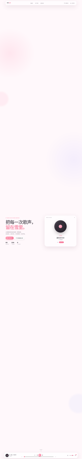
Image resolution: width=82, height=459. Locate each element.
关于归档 (36, 3)
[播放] (39, 455)
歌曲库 (31, 3)
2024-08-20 (61, 242)
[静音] (68, 455)
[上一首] (37, 455)
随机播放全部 (20, 238)
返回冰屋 (42, 3)
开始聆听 (10, 238)
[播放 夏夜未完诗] (60, 226)
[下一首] (42, 455)
